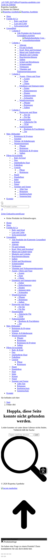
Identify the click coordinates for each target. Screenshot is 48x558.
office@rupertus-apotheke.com (27, 2)
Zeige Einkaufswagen (10, 214)
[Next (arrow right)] (5, 556)
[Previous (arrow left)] (2, 556)
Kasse (22, 214)
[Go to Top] (24, 537)
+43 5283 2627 (7, 2)
